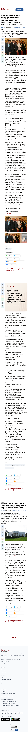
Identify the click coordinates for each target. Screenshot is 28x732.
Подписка (3, 691)
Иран (7, 465)
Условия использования (7, 699)
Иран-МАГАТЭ (9, 468)
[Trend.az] (5, 9)
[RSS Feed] (21, 713)
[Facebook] (5, 713)
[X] (8, 713)
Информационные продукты (8, 693)
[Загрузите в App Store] (5, 719)
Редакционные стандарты (7, 683)
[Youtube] (12, 713)
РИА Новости (18, 556)
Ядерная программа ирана (17, 465)
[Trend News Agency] (5, 650)
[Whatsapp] (2, 713)
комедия (8, 248)
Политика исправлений (6, 686)
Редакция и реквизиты (6, 679)
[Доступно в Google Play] (15, 719)
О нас (2, 677)
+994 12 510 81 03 (5, 661)
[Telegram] (15, 713)
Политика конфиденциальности (8, 701)
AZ (14, 729)
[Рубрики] (25, 9)
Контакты (3, 681)
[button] (2, 39)
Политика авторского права (8, 703)
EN (11, 729)
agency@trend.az (4, 662)
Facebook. (8, 213)
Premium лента (4, 672)
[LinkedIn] (18, 713)
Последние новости (5, 669)
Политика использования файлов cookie (10, 705)
